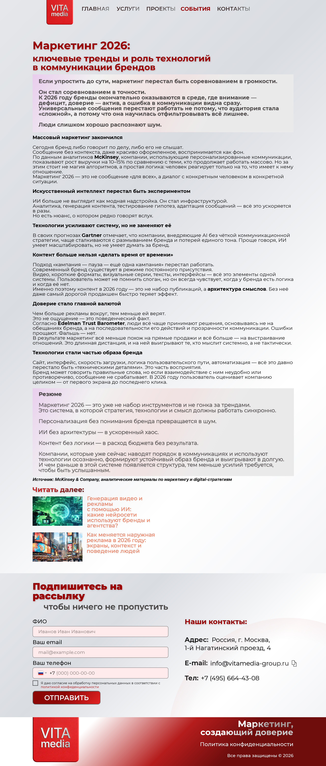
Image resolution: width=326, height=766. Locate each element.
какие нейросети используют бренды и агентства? (118, 520)
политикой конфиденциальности (70, 687)
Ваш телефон (52, 663)
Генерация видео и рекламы (114, 501)
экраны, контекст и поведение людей (114, 548)
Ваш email (47, 642)
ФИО (40, 621)
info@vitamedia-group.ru (249, 663)
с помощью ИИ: (109, 509)
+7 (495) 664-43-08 (230, 678)
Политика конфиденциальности (246, 744)
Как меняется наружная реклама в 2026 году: (121, 537)
